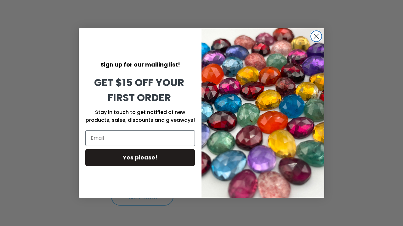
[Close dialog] (316, 36)
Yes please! (140, 157)
